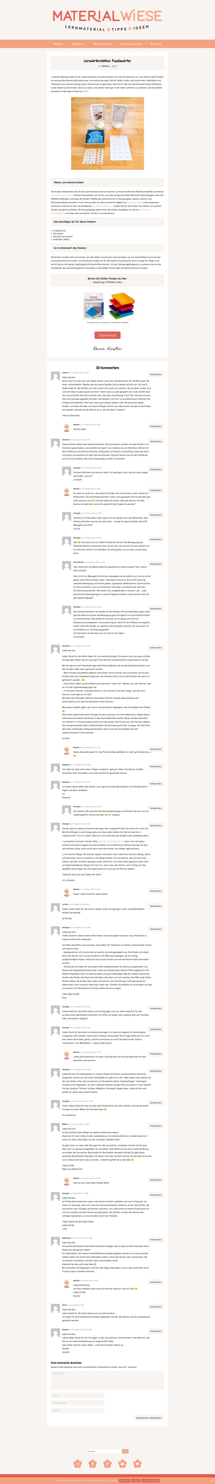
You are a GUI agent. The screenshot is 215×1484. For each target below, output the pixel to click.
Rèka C (65, 1124)
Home (59, 44)
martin (65, 373)
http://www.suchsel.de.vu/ (111, 841)
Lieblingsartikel (132, 44)
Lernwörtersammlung (62, 195)
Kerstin (76, 424)
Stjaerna (66, 765)
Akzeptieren (124, 1480)
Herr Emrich (78, 562)
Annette (65, 440)
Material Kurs (103, 44)
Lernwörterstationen (102, 206)
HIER (85, 91)
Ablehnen (135, 1480)
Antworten (156, 374)
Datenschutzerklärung (151, 1480)
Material (79, 44)
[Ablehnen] (212, 1481)
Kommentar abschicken (149, 1417)
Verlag (157, 44)
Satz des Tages (134, 202)
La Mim (65, 904)
